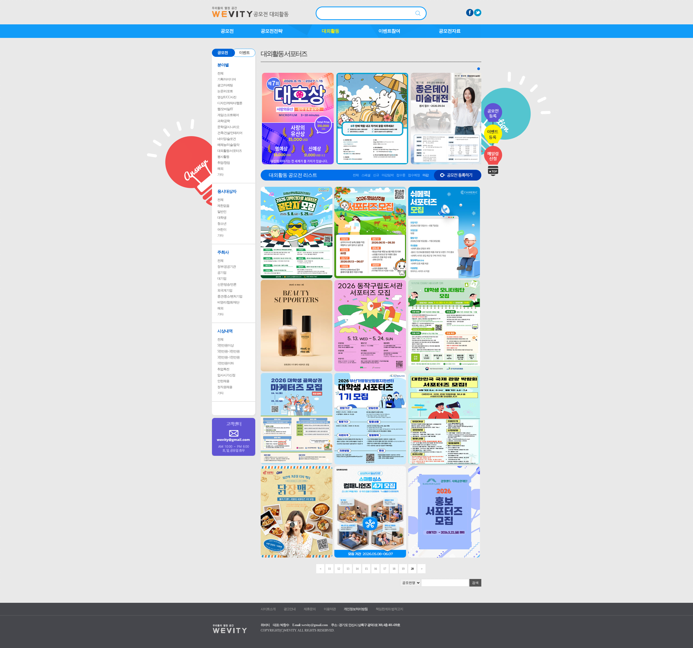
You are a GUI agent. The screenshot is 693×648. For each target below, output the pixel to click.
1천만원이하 (225, 363)
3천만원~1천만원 (228, 357)
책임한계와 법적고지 (389, 609)
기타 (220, 174)
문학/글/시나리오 (228, 127)
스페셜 (365, 175)
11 (329, 568)
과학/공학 (223, 121)
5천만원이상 (225, 345)
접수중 (400, 175)
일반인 (221, 212)
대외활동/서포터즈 (229, 151)
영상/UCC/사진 (226, 97)
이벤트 (244, 53)
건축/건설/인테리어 (229, 133)
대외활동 (330, 31)
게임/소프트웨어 (228, 115)
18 (394, 568)
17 (384, 568)
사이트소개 (268, 609)
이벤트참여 (389, 31)
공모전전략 (271, 31)
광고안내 (290, 609)
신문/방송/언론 (226, 284)
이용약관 (330, 609)
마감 (426, 175)
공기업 (221, 272)
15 (366, 568)
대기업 (221, 278)
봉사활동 (223, 157)
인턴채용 (223, 381)
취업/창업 (223, 163)
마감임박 (388, 175)
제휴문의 (310, 609)
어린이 (221, 229)
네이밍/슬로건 (226, 139)
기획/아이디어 (226, 79)
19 (403, 568)
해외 (220, 169)
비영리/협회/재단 (228, 302)
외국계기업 (224, 290)
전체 (220, 73)
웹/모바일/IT (225, 109)
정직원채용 (224, 387)
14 (357, 568)
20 (412, 568)
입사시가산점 (226, 375)
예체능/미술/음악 (228, 145)
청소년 (221, 223)
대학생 (221, 218)
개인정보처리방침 (356, 609)
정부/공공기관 (226, 267)
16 (375, 568)
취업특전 (223, 369)
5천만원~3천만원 (228, 351)
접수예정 (414, 175)
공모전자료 (449, 31)
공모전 (227, 31)
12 (338, 568)
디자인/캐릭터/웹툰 (229, 103)
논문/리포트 (225, 91)
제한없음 (223, 206)
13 (347, 568)
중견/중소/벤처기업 (229, 296)
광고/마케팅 (225, 85)
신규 (376, 175)
